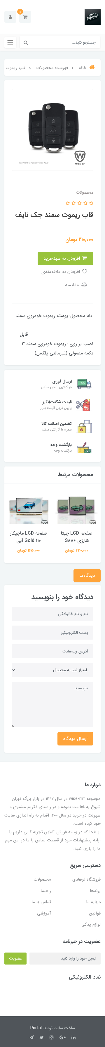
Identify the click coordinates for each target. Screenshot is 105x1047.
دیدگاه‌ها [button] (87, 575)
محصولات (42, 879)
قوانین (95, 913)
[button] (25, 17)
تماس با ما (41, 901)
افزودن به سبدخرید (62, 258)
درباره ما (93, 901)
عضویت (15, 958)
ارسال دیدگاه (75, 738)
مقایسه (72, 285)
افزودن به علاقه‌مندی (61, 271)
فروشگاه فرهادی (86, 879)
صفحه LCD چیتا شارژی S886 (76, 537)
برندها (95, 890)
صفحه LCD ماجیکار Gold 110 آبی (28, 537)
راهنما (46, 890)
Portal (36, 1028)
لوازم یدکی (91, 924)
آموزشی (44, 913)
